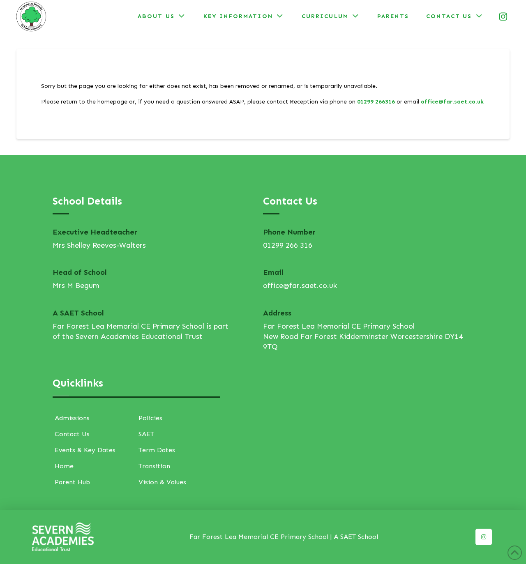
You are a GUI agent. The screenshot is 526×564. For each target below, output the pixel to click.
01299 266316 (376, 101)
